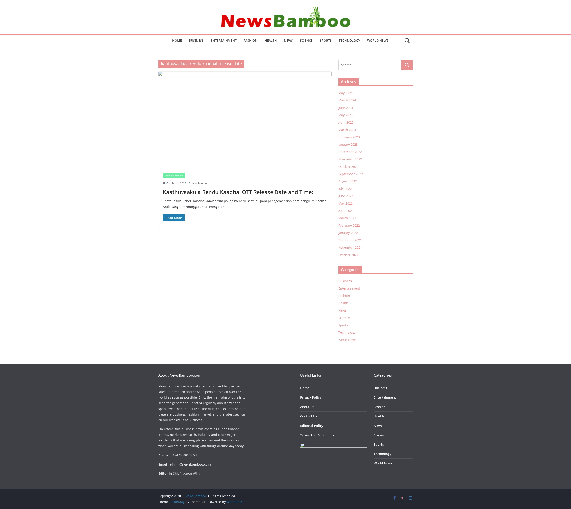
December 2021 (350, 240)
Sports (326, 40)
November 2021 (350, 247)
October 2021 (348, 255)
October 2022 (348, 166)
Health (271, 40)
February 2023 (349, 137)
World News (377, 40)
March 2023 (347, 130)
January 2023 (348, 144)
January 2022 (348, 233)
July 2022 (345, 188)
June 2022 (345, 196)
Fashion (250, 40)
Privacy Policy (310, 397)
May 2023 (345, 115)
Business (196, 40)
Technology (349, 40)
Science (306, 40)
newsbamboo (200, 183)
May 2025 (345, 93)
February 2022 (349, 225)
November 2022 (350, 159)
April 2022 (346, 211)
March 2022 (347, 218)
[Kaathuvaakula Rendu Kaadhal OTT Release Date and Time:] (245, 120)
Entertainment (224, 40)
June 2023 (345, 108)
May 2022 (345, 203)
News (288, 40)
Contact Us (308, 416)
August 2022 (347, 181)
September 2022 (350, 174)
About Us (307, 407)
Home (177, 40)
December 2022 (350, 152)
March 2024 (347, 100)
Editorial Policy (311, 426)
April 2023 (346, 122)
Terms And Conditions (317, 435)
